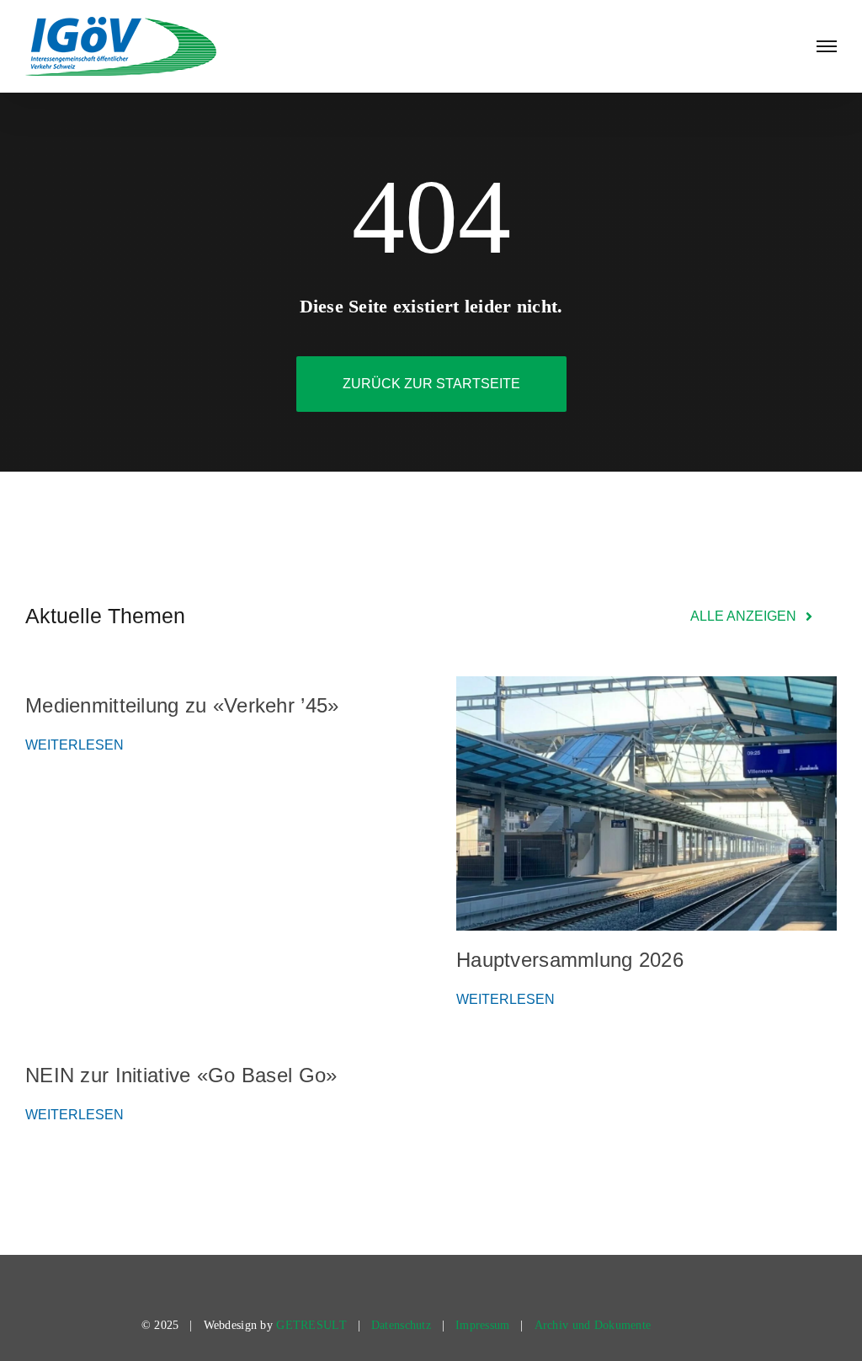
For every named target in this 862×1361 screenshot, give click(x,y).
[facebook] (656, 1325)
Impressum (482, 1325)
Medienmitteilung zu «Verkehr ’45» (181, 705)
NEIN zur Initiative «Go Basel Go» (181, 1075)
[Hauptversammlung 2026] (646, 803)
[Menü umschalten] (826, 46)
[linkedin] (686, 1325)
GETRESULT (311, 1325)
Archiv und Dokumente (593, 1325)
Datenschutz (401, 1325)
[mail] (715, 1325)
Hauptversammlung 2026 (570, 959)
